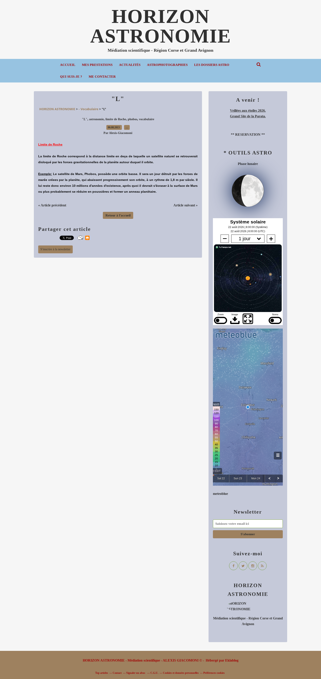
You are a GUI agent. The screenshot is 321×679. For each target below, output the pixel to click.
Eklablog (231, 660)
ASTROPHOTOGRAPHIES (167, 65)
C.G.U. (154, 672)
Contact (117, 672)
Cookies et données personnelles (181, 672)
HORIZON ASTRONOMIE (160, 26)
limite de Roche (115, 119)
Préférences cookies (214, 672)
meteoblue (220, 494)
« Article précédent (52, 205)
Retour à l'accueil (118, 215)
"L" (84, 119)
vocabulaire (146, 119)
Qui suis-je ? (71, 76)
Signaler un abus (136, 672)
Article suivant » (185, 205)
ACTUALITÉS (129, 65)
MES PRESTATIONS (97, 65)
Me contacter (102, 76)
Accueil (67, 65)
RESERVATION (248, 134)
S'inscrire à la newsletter (55, 249)
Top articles (101, 672)
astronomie (96, 119)
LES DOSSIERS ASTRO (211, 65)
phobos (132, 119)
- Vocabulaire (88, 109)
